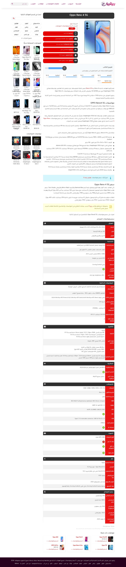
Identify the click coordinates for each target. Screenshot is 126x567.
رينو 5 (90, 206)
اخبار (64, 4)
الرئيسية (78, 4)
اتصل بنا (22, 563)
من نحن (28, 563)
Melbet (17, 563)
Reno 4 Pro (89, 88)
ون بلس (26, 34)
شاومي (36, 31)
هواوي (16, 23)
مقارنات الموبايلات (53, 4)
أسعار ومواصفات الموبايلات (64, 26)
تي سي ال (46, 563)
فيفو (26, 31)
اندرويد (71, 4)
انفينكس (16, 31)
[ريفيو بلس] (108, 4)
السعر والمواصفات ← (101, 541)
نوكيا (36, 34)
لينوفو (16, 34)
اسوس (56, 563)
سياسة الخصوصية (37, 563)
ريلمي (26, 27)
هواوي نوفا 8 (87, 178)
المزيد (33, 4)
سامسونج (36, 23)
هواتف (41, 4)
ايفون (26, 23)
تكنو (51, 563)
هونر (16, 27)
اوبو (36, 27)
